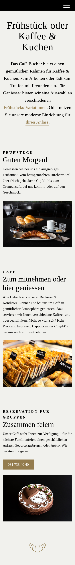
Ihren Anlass (37, 122)
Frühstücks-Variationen (25, 107)
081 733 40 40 (18, 464)
